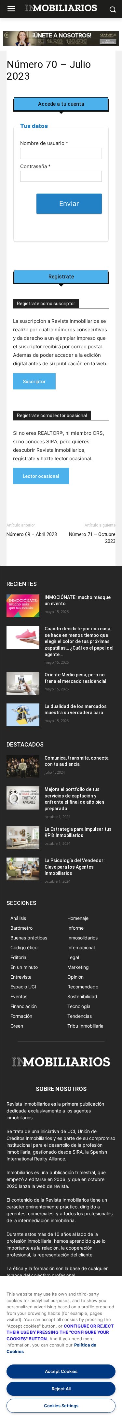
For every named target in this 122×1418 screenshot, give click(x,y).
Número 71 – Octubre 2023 (92, 537)
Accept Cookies (61, 1371)
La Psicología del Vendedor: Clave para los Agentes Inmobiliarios (75, 867)
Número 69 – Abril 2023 (32, 534)
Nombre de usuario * (44, 143)
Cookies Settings (61, 1405)
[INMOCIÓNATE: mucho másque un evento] (23, 605)
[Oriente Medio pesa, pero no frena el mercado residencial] (23, 683)
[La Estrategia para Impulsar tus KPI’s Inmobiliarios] (23, 837)
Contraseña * (35, 166)
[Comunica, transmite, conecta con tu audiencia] (23, 766)
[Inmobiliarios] (61, 8)
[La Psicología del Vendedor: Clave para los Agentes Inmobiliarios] (23, 869)
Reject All (61, 1388)
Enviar (69, 203)
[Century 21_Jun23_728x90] (61, 44)
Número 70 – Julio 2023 (49, 70)
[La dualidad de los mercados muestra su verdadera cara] (23, 714)
